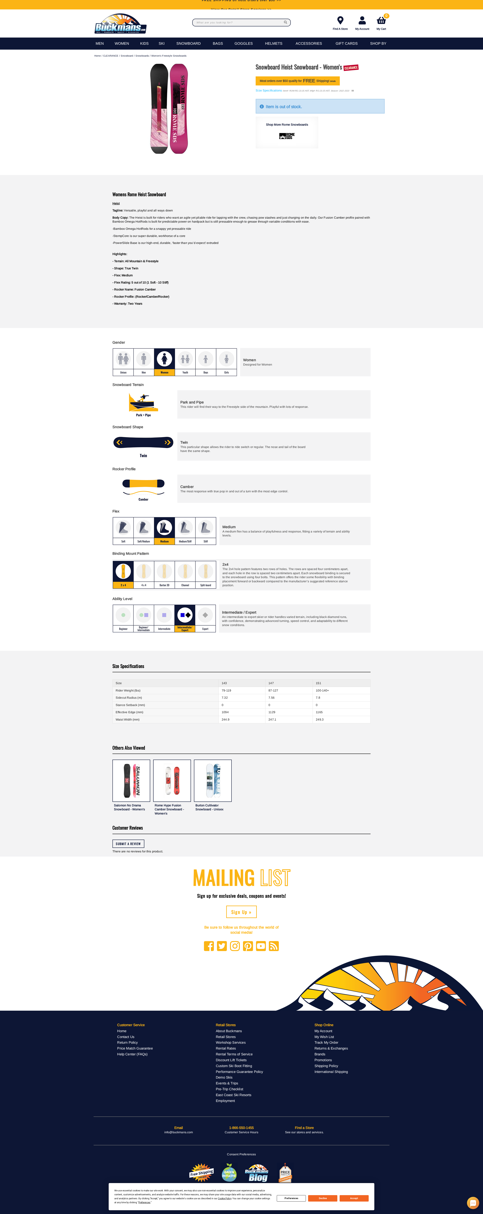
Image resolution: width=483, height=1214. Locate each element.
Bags (218, 43)
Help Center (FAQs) (132, 1054)
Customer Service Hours (241, 1132)
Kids (144, 43)
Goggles (244, 43)
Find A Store (340, 28)
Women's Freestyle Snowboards (168, 55)
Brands (320, 1054)
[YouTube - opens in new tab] (261, 946)
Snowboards (142, 55)
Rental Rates (226, 1048)
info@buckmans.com (178, 1132)
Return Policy (127, 1042)
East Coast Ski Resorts (233, 1095)
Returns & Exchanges (331, 1048)
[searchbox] (286, 22)
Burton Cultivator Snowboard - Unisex (209, 807)
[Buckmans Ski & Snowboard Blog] (257, 1173)
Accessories (309, 43)
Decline (323, 1198)
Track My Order (326, 1042)
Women (122, 43)
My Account (362, 28)
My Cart (382, 22)
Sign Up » (241, 911)
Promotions (323, 1060)
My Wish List (324, 1037)
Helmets (273, 43)
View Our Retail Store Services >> (241, 4)
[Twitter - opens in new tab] (222, 946)
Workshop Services (231, 1042)
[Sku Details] (352, 90)
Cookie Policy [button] (224, 1198)
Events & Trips (227, 1083)
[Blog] (274, 946)
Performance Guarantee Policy (239, 1072)
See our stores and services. (304, 1132)
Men (100, 43)
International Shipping (331, 1072)
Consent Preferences (241, 1154)
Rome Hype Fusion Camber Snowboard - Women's (169, 809)
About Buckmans (229, 1031)
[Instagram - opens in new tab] (235, 946)
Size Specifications (269, 90)
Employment (225, 1101)
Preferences (291, 1198)
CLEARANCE (110, 55)
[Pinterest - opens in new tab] (248, 946)
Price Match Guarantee (135, 1048)
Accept (354, 1198)
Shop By (378, 43)
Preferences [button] (144, 1202)
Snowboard (188, 43)
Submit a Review (128, 843)
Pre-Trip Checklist (229, 1089)
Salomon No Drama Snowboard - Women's (129, 807)
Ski (162, 43)
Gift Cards (347, 43)
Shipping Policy (326, 1066)
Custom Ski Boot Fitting (234, 1066)
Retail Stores (226, 1037)
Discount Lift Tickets (231, 1060)
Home (97, 55)
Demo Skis (224, 1077)
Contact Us (125, 1037)
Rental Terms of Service (234, 1054)
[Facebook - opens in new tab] (209, 946)
